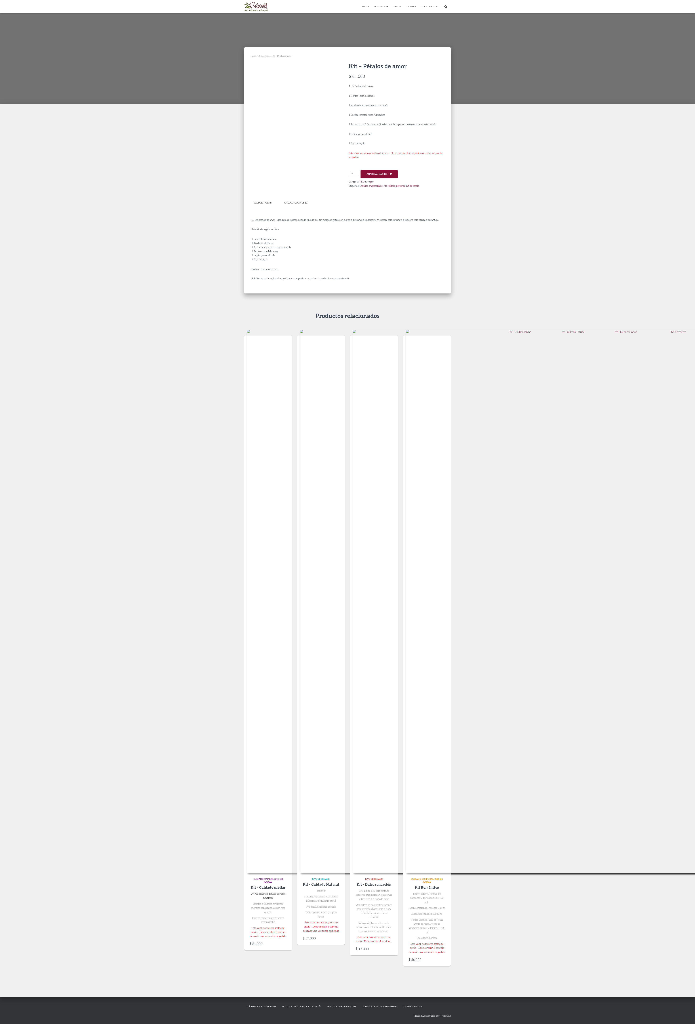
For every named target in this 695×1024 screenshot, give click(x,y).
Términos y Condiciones (261, 1006)
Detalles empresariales (371, 185)
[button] (387, 6)
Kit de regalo (412, 185)
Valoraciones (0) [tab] (296, 202)
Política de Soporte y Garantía (301, 1006)
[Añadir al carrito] (285, 944)
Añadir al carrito (377, 174)
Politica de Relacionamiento (379, 1006)
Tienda (397, 6)
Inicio (365, 6)
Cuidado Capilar (263, 879)
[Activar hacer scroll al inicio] (687, 1016)
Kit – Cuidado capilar (268, 888)
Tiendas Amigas (412, 1006)
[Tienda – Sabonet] (256, 6)
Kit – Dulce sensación (374, 885)
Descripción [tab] (263, 202)
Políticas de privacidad (341, 1006)
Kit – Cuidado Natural (321, 885)
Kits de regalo (264, 56)
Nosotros (380, 6)
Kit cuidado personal (394, 185)
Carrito (411, 6)
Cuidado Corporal (422, 879)
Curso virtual (429, 6)
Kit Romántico (427, 888)
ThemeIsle (445, 1015)
